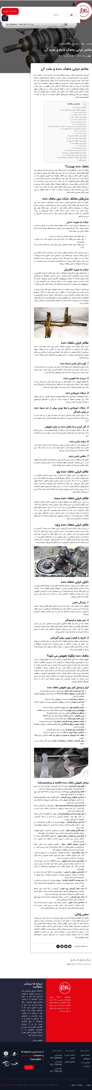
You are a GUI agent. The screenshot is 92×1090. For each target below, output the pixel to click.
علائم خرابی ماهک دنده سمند (77, 138)
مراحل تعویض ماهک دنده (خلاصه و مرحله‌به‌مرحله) (72, 157)
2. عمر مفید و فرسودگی (79, 148)
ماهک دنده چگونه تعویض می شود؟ (75, 153)
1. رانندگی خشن (81, 146)
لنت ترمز (89, 44)
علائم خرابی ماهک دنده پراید (77, 141)
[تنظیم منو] (71, 15)
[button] (66, 24)
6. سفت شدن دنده (81, 131)
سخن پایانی (82, 160)
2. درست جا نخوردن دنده (79, 122)
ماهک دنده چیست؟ (80, 107)
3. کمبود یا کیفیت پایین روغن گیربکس (76, 150)
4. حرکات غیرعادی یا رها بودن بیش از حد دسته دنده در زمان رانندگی (67, 126)
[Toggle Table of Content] (83, 104)
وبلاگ (82, 44)
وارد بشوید (70, 964)
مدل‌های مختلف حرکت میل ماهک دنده (74, 110)
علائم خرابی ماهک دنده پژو (78, 136)
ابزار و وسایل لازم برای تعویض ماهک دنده (75, 155)
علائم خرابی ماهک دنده (79, 117)
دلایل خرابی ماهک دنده (79, 143)
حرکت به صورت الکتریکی (79, 115)
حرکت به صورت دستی (80, 112)
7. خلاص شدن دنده (80, 133)
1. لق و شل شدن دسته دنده (78, 119)
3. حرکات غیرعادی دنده (80, 124)
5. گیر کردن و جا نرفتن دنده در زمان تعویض (74, 129)
